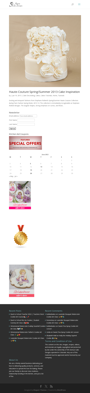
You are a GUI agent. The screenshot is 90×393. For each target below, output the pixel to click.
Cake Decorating (29, 95)
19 (31, 170)
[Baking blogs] (21, 248)
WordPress (61, 390)
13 (41, 167)
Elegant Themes (40, 390)
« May (11, 176)
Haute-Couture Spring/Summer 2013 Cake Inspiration (44, 92)
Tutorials (61, 95)
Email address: (14, 116)
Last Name (13, 124)
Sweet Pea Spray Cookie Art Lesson (66, 332)
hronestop (50, 320)
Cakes (38, 95)
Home (55, 95)
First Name (13, 120)
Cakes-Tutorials (46, 95)
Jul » (16, 176)
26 (31, 173)
